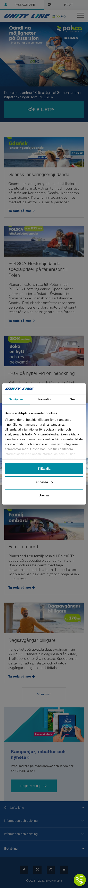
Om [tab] (72, 399)
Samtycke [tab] (16, 399)
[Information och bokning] (80, 880)
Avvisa (44, 495)
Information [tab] (44, 399)
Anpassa (41, 482)
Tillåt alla (44, 468)
